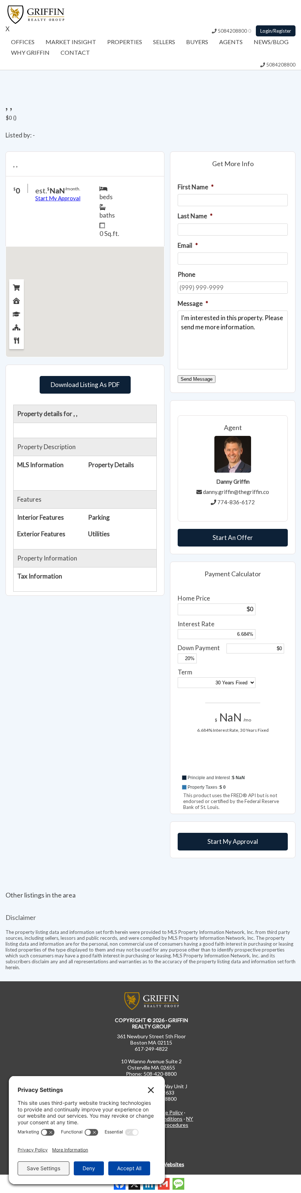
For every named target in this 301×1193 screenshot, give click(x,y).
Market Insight (71, 41)
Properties (124, 41)
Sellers (164, 41)
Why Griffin (30, 52)
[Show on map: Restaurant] (16, 338)
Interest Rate (196, 624)
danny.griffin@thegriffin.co (236, 491)
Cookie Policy (167, 1112)
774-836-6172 (236, 502)
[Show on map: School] (16, 312)
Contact (75, 52)
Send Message (197, 379)
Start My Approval (232, 841)
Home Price (194, 598)
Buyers (197, 41)
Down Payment (199, 648)
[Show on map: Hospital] (16, 299)
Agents (231, 41)
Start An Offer (233, 537)
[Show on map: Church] (16, 325)
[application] (233, 763)
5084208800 (232, 31)
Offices (23, 41)
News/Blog (271, 41)
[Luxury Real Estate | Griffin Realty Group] (35, 21)
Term (185, 672)
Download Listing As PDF (85, 384)
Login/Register (275, 31)
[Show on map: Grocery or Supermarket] (16, 286)
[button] (232, 778)
